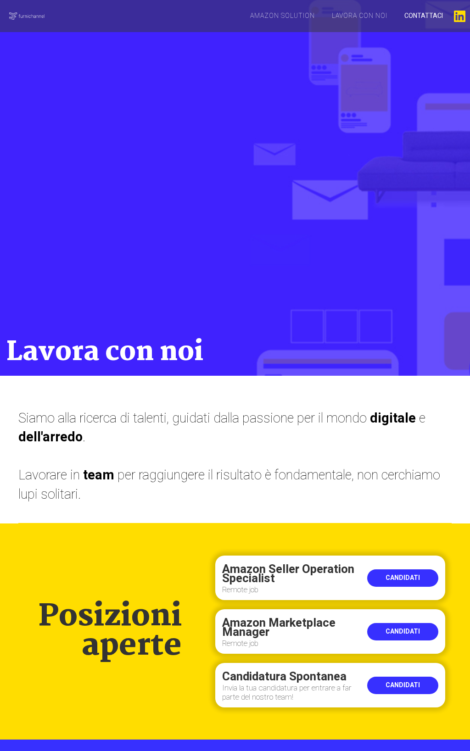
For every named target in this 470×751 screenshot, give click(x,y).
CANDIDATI (403, 578)
